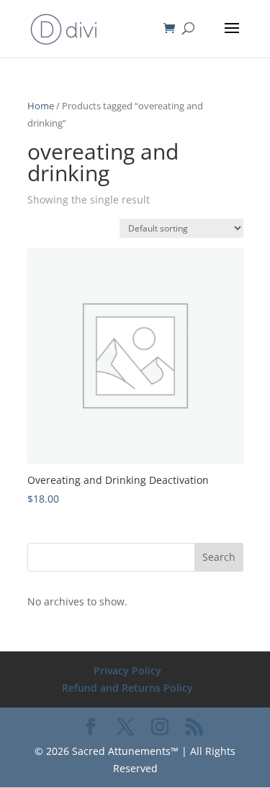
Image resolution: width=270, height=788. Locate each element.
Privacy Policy (127, 670)
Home (40, 105)
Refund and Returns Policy (127, 688)
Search (218, 557)
